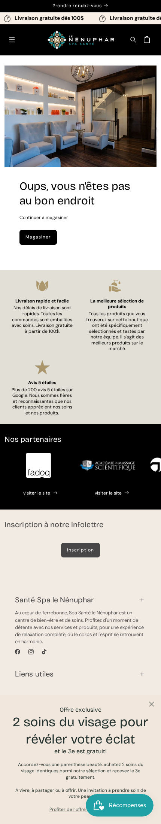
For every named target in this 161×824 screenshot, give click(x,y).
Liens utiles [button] (34, 674)
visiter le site (36, 493)
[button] (11, 39)
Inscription (80, 550)
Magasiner (38, 237)
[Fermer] (151, 704)
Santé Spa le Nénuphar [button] (54, 600)
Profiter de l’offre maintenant (80, 809)
